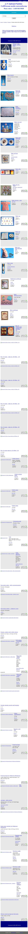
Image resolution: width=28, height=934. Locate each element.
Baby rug (18, 216)
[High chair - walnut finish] (8, 675)
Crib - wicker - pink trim (18, 554)
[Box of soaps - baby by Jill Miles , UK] (10, 342)
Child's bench (15, 458)
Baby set (18, 231)
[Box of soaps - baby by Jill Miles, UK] (10, 365)
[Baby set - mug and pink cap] (7, 257)
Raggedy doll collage (18, 836)
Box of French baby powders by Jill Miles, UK (19, 328)
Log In (24, 0)
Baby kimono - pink (17, 200)
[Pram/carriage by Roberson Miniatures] (10, 761)
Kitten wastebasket (17, 714)
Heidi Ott (14, 749)
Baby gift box (14, 153)
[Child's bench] (6, 459)
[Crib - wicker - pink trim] (7, 553)
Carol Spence (17, 841)
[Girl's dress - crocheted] (7, 641)
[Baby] (4, 69)
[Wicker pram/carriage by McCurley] (10, 899)
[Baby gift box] (5, 163)
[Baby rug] (7, 225)
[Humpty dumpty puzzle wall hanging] (10, 690)
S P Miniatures (13, 932)
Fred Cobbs (19, 892)
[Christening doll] (6, 522)
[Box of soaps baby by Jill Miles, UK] (10, 436)
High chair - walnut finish (19, 675)
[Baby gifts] (7, 174)
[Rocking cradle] (6, 852)
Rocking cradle (16, 851)
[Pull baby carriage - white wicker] (9, 785)
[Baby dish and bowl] (7, 145)
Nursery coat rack (17, 729)
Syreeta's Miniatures (11, 266)
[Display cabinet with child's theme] (9, 617)
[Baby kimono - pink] (6, 210)
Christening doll (17, 521)
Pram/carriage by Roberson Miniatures (10, 775)
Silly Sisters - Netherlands (17, 187)
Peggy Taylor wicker (16, 50)
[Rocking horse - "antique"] (8, 883)
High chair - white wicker (18, 657)
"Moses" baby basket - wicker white (17, 45)
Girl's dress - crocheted (19, 641)
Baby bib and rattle (18, 91)
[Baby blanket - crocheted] (7, 116)
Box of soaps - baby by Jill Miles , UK (10, 356)
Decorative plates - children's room (9, 608)
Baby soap (10, 263)
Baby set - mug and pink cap (18, 248)
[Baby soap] (3, 273)
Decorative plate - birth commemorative (11, 585)
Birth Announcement (18, 295)
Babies (9, 22)
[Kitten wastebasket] (7, 714)
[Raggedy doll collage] (7, 836)
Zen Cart (21, 932)
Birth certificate (14, 310)
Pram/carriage (16, 744)
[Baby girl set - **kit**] (6, 195)
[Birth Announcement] (7, 304)
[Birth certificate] (5, 320)
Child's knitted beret (18, 475)
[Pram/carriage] (6, 745)
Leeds (12, 282)
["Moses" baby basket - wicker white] (6, 54)
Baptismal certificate (16, 278)
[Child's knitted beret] (7, 475)
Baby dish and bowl (18, 138)
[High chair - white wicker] (8, 656)
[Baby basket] (3, 85)
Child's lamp (15, 490)
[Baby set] (7, 239)
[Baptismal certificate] (5, 289)
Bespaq (17, 682)
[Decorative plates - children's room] (10, 594)
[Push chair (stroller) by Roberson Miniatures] (11, 811)
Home (20, 0)
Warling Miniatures (19, 563)
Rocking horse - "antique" (19, 883)
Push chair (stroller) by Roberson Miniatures (9, 827)
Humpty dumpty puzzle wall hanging (10, 705)
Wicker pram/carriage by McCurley (9, 914)
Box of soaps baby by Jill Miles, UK (10, 450)
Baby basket (10, 75)
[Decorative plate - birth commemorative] (10, 570)
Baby (9, 59)
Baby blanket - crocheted (18, 107)
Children (5, 22)
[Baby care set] (7, 132)
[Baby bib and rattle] (7, 100)
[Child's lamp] (5, 506)
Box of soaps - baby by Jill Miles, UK (10, 380)
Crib (10, 537)
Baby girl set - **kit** (16, 185)
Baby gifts (18, 169)
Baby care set (17, 122)
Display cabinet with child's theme (9, 632)
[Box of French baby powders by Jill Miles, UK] (7, 335)
